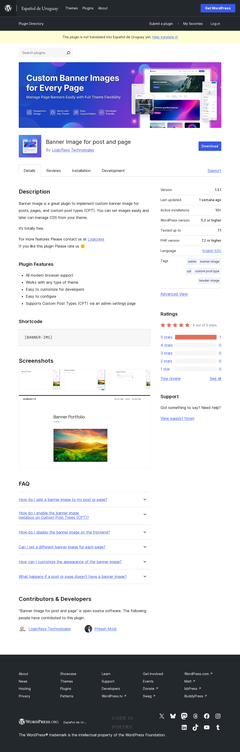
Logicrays (96, 239)
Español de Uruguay (78, 722)
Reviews (53, 170)
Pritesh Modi (105, 628)
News (23, 681)
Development (113, 170)
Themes (66, 681)
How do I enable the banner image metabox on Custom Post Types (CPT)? (54, 515)
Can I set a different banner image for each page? (62, 547)
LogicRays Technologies (73, 150)
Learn (106, 674)
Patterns (66, 696)
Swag (149, 696)
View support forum (177, 418)
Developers (111, 689)
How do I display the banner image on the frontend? (64, 532)
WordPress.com (198, 674)
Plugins (65, 689)
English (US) (211, 251)
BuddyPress (195, 696)
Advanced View (174, 294)
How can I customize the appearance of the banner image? (70, 562)
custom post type (207, 271)
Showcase (68, 674)
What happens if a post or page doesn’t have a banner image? (73, 576)
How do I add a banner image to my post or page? (63, 499)
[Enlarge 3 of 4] (144, 375)
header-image (209, 280)
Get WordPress (218, 8)
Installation (81, 170)
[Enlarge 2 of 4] (99, 375)
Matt (189, 681)
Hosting (25, 689)
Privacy (24, 696)
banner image (209, 261)
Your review (171, 378)
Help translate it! (165, 37)
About (23, 674)
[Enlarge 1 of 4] (54, 375)
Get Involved (153, 674)
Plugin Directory (31, 24)
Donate (150, 689)
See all (215, 378)
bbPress (192, 689)
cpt (189, 271)
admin (192, 261)
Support (214, 170)
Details (29, 170)
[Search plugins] (68, 52)
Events (148, 681)
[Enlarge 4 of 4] (144, 401)
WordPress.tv (114, 696)
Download (210, 146)
